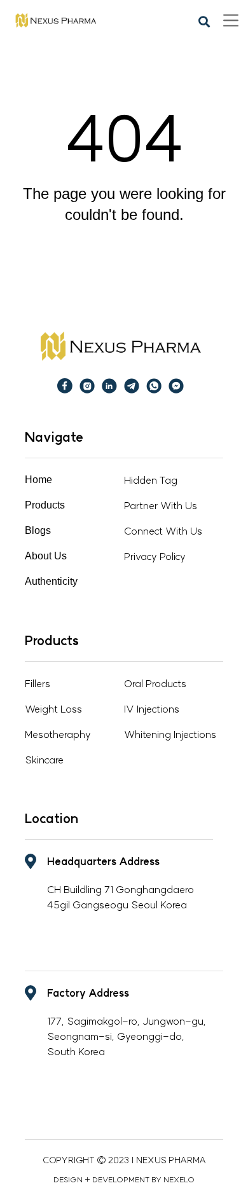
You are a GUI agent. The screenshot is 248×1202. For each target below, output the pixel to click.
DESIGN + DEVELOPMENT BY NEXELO (124, 1179)
